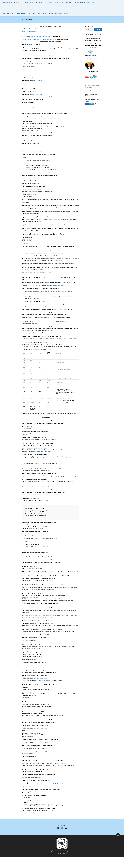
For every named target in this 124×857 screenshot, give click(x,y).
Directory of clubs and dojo (37, 13)
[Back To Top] (117, 835)
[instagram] (62, 828)
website (30, 44)
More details (25, 495)
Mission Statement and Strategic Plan (77, 2)
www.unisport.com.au (45, 484)
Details (46, 552)
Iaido (56, 2)
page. (36, 323)
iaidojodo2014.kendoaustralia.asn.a (42, 680)
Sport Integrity (104, 8)
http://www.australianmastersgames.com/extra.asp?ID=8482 (57, 457)
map (46, 476)
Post (47, 500)
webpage (24, 230)
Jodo (61, 2)
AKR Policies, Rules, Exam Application (14, 13)
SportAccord (29, 780)
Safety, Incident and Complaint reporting (52, 8)
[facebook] (58, 828)
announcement (37, 275)
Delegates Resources (55, 13)
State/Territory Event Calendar (91, 90)
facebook (67, 642)
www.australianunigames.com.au (43, 535)
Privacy (26, 8)
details (26, 484)
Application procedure (58, 260)
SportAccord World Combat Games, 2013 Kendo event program (58, 783)
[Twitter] (66, 828)
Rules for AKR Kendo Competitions (35, 2)
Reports (66, 13)
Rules (32, 285)
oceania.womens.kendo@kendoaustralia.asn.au (50, 591)
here (23, 50)
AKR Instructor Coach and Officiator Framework (82, 8)
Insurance (34, 8)
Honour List (94, 2)
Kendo (50, 2)
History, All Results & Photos (12, 8)
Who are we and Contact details (13, 2)
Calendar (103, 2)
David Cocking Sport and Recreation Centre (35, 615)
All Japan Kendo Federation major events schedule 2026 (36, 36)
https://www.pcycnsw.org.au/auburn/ (33, 476)
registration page (38, 80)
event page (33, 66)
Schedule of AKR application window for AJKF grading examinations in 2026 (39, 39)
